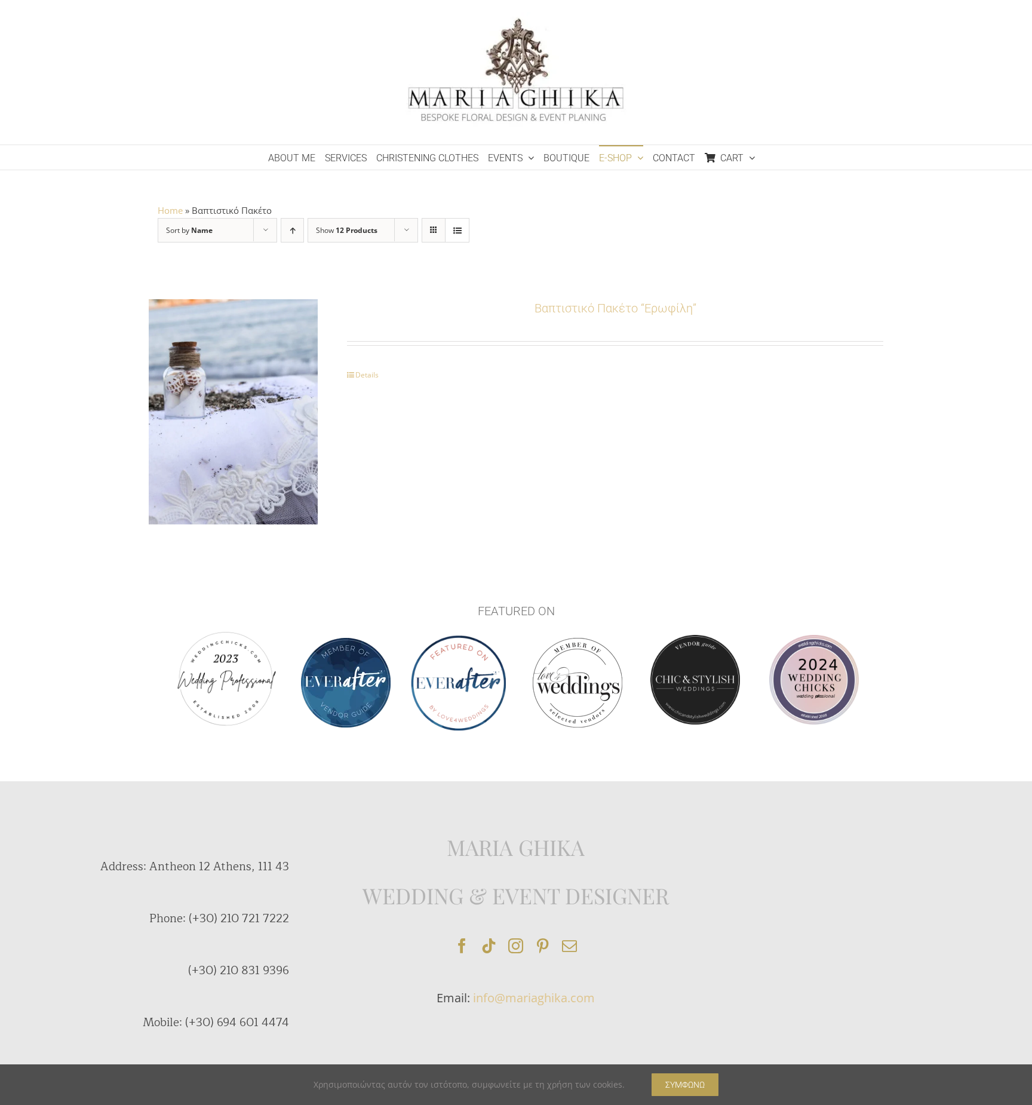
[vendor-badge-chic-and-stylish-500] (695, 639)
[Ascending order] (292, 230)
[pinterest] (542, 945)
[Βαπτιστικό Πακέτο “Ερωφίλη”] (233, 411)
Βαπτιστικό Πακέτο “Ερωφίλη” (615, 308)
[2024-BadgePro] (814, 639)
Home (170, 210)
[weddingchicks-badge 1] (226, 630)
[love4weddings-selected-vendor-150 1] (577, 642)
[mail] (569, 945)
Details (367, 375)
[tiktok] (488, 945)
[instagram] (515, 945)
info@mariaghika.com (534, 998)
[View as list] (457, 230)
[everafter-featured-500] (458, 640)
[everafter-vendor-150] (346, 642)
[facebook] (461, 945)
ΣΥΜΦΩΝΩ (685, 1084)
